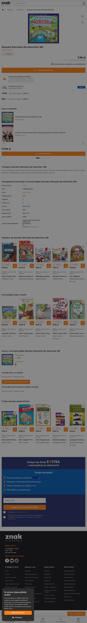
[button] (18, 617)
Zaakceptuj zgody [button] (18, 613)
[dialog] (18, 604)
